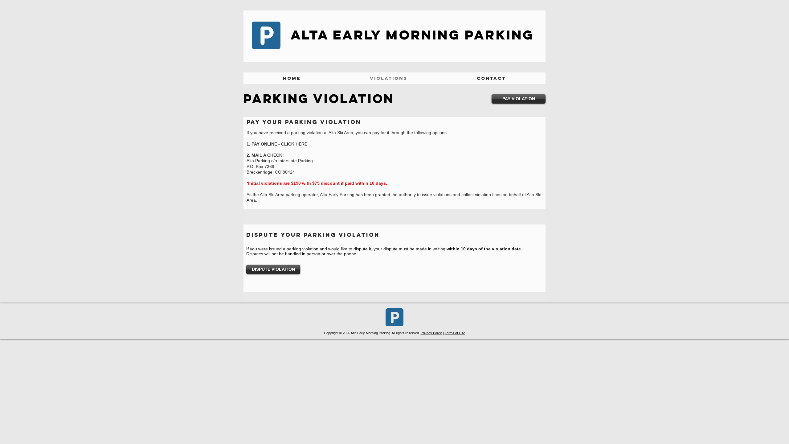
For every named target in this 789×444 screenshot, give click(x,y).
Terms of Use (455, 333)
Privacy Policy (431, 333)
